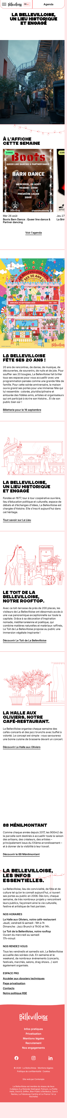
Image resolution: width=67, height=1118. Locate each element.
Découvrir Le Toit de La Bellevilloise (24, 640)
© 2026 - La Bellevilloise (25, 1068)
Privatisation (33, 1033)
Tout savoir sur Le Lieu (17, 520)
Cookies (46, 1071)
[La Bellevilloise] (15, 4)
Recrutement (33, 1043)
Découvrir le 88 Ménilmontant (21, 854)
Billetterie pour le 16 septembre (22, 409)
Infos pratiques (33, 1029)
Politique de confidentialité (29, 1071)
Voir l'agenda (33, 232)
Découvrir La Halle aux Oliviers (21, 747)
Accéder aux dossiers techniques (24, 978)
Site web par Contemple (33, 1079)
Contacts (8, 988)
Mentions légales (33, 1038)
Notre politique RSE (15, 993)
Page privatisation (14, 983)
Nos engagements (33, 1047)
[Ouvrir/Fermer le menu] (4, 4)
